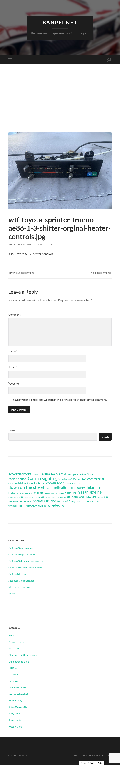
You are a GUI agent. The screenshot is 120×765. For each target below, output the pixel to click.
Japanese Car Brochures (21, 580)
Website (13, 383)
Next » (101, 272)
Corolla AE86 (36, 483)
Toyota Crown (30, 505)
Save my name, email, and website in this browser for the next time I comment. (60, 399)
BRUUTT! (13, 648)
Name (12, 351)
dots (80, 483)
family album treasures (68, 487)
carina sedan (17, 479)
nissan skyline (90, 492)
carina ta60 (66, 479)
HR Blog (12, 667)
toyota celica (95, 501)
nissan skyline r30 (15, 497)
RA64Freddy (15, 700)
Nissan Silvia (70, 492)
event (48, 488)
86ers (11, 635)
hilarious (94, 487)
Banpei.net (60, 23)
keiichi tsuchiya (25, 493)
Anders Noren (95, 755)
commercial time (17, 483)
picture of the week (42, 497)
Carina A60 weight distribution (25, 567)
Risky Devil (14, 713)
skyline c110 (91, 497)
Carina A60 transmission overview (26, 560)
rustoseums (78, 496)
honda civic (13, 493)
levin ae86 (38, 492)
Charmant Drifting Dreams (22, 655)
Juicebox (13, 680)
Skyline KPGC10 (25, 501)
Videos (12, 593)
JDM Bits (13, 674)
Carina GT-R (85, 474)
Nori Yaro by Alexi (18, 694)
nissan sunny (29, 497)
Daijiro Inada (71, 483)
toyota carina (80, 501)
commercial (95, 479)
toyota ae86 (63, 501)
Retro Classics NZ (18, 706)
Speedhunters (15, 720)
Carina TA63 (79, 479)
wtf (64, 505)
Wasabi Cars (15, 726)
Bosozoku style (16, 641)
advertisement (20, 474)
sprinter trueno (44, 501)
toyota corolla (15, 505)
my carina (60, 493)
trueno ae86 (44, 505)
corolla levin (55, 483)
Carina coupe (68, 474)
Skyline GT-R (13, 501)
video (55, 505)
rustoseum (64, 496)
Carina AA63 (49, 474)
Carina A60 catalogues (20, 548)
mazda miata (50, 493)
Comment (15, 314)
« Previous (21, 272)
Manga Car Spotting (19, 586)
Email (12, 367)
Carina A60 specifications (22, 554)
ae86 (35, 474)
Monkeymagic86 (17, 687)
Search (12, 430)
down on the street (26, 487)
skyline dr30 (103, 497)
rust (53, 497)
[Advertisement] (60, 101)
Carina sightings (44, 478)
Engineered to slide (18, 661)
